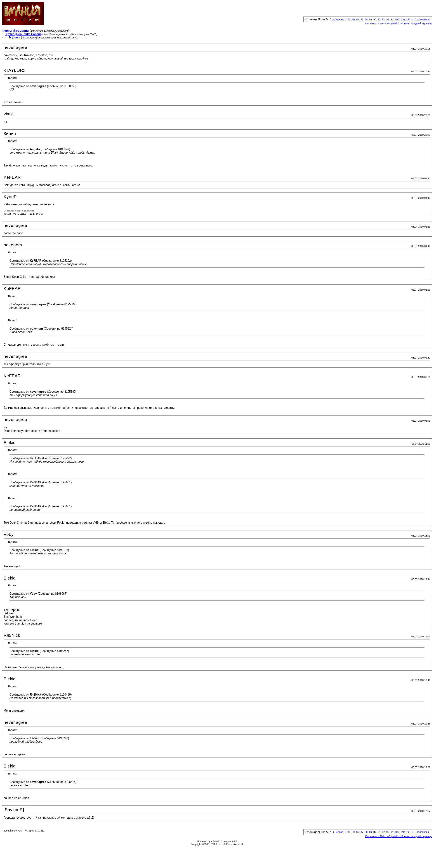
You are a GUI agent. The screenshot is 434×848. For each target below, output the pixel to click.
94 (392, 19)
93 (387, 19)
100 (397, 19)
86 (357, 19)
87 (362, 19)
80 (353, 19)
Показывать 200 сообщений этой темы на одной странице (398, 23)
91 (379, 19)
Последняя (422, 19)
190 (408, 19)
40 (349, 19)
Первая (338, 19)
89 (370, 19)
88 (366, 19)
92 (383, 19)
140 (403, 19)
